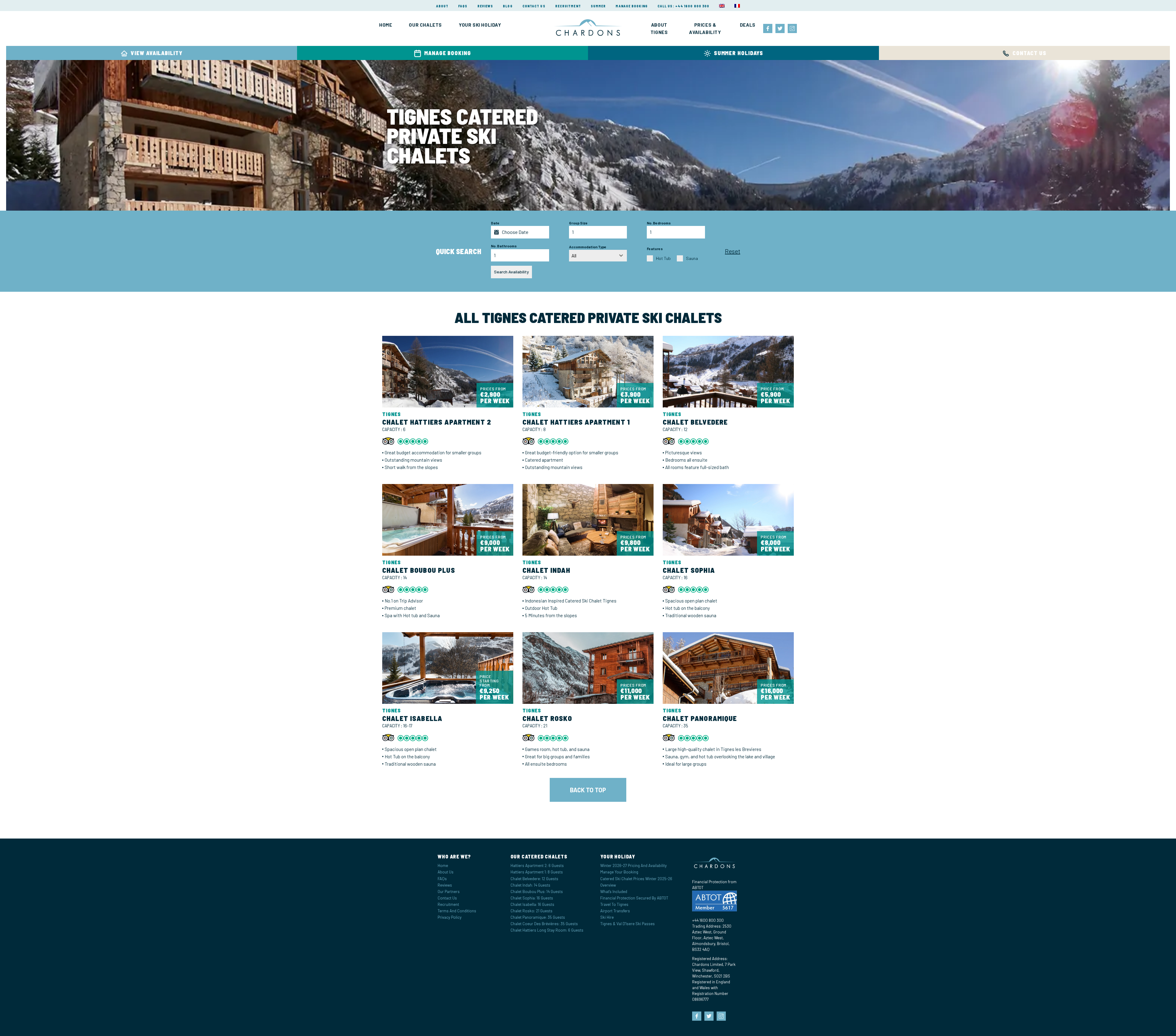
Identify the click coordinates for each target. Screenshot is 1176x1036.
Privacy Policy (450, 917)
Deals (748, 25)
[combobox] (598, 255)
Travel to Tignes (614, 904)
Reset (732, 251)
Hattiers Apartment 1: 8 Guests (537, 871)
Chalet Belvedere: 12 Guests (534, 878)
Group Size (578, 223)
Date (495, 223)
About (442, 6)
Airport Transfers (615, 910)
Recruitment (568, 6)
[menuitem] (722, 6)
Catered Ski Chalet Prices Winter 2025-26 (636, 878)
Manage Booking (631, 6)
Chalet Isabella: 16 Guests (532, 904)
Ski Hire (607, 917)
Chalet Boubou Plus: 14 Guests (537, 891)
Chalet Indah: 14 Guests (530, 885)
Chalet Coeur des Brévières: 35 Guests (544, 923)
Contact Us (533, 6)
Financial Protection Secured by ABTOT (634, 897)
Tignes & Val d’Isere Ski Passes (627, 923)
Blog (507, 6)
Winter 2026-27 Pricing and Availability (633, 865)
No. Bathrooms (504, 246)
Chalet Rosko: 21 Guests (531, 910)
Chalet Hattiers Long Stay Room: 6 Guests (547, 930)
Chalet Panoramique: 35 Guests (538, 917)
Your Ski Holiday (480, 25)
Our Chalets (425, 25)
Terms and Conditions (457, 910)
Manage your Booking (619, 871)
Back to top (588, 790)
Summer (598, 6)
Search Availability (511, 271)
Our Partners (449, 891)
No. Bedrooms (659, 223)
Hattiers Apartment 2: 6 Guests (537, 865)
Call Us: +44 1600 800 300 (684, 6)
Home (385, 25)
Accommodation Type (587, 247)
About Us (446, 871)
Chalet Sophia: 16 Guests (532, 897)
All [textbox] (573, 255)
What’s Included (613, 891)
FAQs (462, 6)
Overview (608, 885)
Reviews (485, 6)
